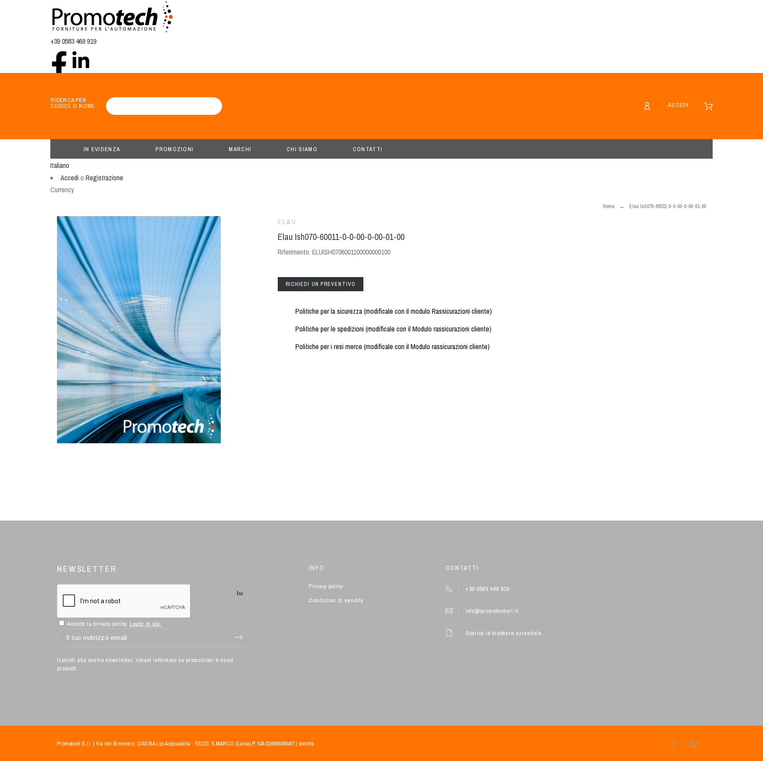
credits (306, 743)
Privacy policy (326, 586)
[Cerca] (211, 106)
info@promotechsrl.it (491, 611)
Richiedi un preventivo (320, 284)
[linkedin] (81, 59)
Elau (287, 222)
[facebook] (59, 59)
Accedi (678, 105)
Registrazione (104, 178)
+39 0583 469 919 (73, 41)
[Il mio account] (647, 106)
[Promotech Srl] (112, 18)
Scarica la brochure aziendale (503, 633)
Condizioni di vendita (336, 600)
